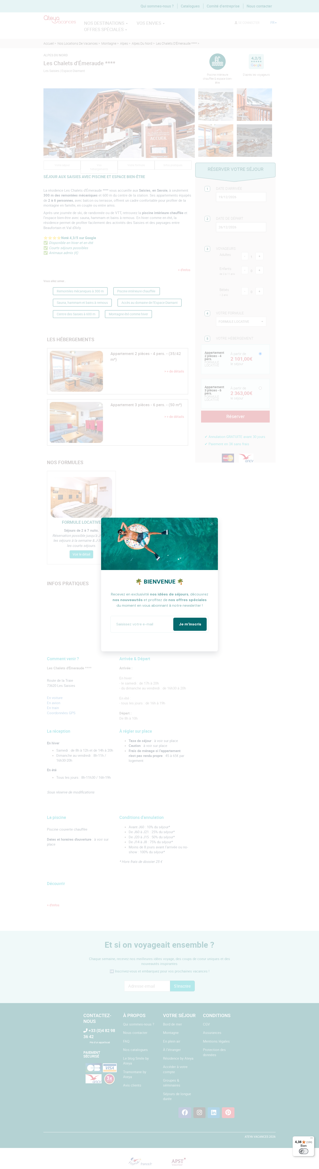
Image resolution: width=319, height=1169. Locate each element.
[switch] (303, 1151)
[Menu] (311, 1139)
